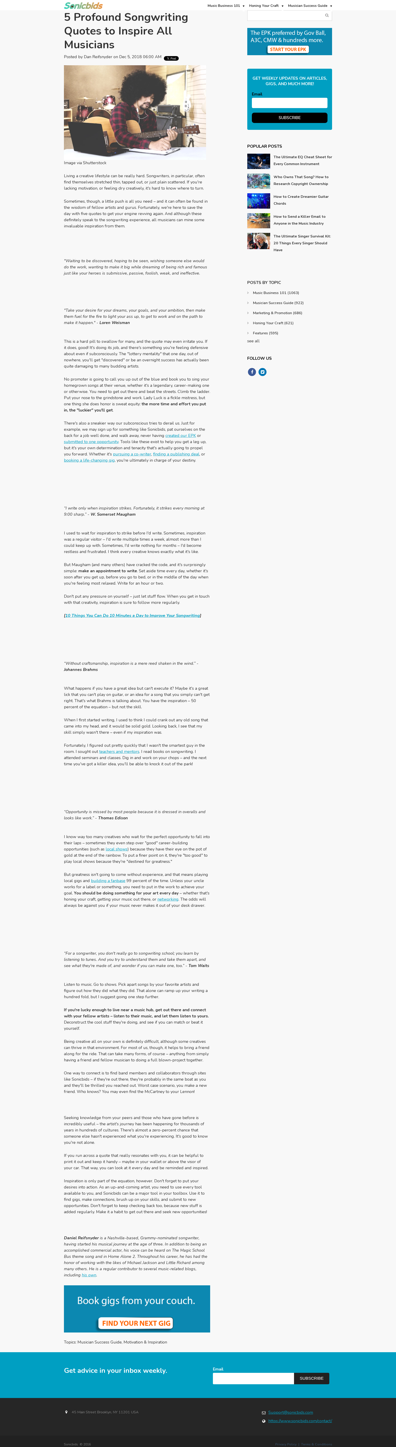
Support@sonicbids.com (290, 1412)
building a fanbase (108, 880)
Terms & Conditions (316, 1444)
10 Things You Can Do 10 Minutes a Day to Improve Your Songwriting (132, 615)
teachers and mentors (119, 751)
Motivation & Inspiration (145, 1342)
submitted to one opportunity (91, 441)
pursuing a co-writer (132, 454)
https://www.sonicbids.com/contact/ (300, 1421)
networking (168, 899)
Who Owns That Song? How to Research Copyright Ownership (301, 180)
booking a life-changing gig (89, 460)
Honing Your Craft (273, 323)
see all (253, 341)
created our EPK (180, 435)
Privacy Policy (286, 1444)
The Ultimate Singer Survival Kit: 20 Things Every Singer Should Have (302, 243)
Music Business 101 (276, 292)
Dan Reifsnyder (98, 57)
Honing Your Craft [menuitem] (264, 5)
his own (89, 1275)
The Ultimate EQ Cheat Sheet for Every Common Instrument (303, 160)
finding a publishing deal (176, 454)
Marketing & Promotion (277, 313)
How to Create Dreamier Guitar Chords (301, 200)
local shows (116, 849)
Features (265, 333)
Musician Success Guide (99, 1342)
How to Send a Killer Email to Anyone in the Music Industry (300, 220)
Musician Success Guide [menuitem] (307, 5)
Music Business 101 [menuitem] (224, 5)
